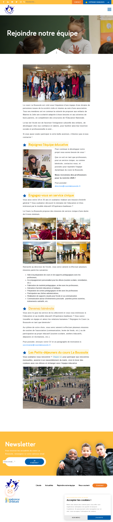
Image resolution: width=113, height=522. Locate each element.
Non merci (76, 517)
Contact (77, 2)
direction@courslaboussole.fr (68, 186)
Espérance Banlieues (96, 2)
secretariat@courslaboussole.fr (37, 345)
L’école (38, 485)
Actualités (49, 485)
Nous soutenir (84, 485)
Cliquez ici (57, 357)
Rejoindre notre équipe (66, 485)
